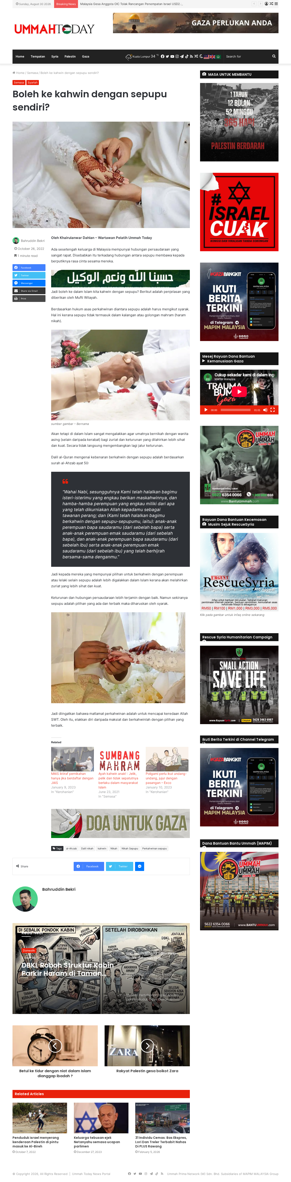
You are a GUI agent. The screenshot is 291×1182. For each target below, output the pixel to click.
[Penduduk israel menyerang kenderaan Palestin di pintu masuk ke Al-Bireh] (40, 1118)
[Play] (206, 410)
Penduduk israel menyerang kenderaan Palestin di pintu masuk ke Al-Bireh (36, 1142)
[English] (213, 56)
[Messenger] (139, 866)
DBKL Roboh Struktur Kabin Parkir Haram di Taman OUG (119, 4)
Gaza (85, 56)
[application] (239, 392)
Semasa (32, 73)
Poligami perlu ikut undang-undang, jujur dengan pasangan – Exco (166, 778)
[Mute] (265, 410)
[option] (101, 968)
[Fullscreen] (272, 410)
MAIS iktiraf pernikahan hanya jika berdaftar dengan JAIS (72, 778)
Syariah (33, 82)
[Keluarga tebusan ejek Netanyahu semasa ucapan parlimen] (101, 1118)
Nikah (113, 848)
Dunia (26, 950)
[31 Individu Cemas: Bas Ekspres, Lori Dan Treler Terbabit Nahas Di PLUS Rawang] (162, 1118)
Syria (54, 56)
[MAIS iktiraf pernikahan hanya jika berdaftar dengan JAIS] (72, 759)
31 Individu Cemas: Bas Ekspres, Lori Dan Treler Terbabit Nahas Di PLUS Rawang (161, 1142)
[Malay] (207, 56)
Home (20, 56)
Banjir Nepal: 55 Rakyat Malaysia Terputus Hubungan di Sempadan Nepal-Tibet (64, 969)
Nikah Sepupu (130, 848)
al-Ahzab (71, 848)
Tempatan (38, 56)
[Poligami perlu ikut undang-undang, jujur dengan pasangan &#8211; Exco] (167, 759)
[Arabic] (218, 56)
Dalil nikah (87, 848)
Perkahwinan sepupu (154, 848)
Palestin (70, 56)
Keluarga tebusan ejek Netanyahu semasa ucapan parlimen (97, 1142)
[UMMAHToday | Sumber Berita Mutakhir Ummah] (55, 28)
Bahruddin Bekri (33, 241)
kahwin (102, 848)
